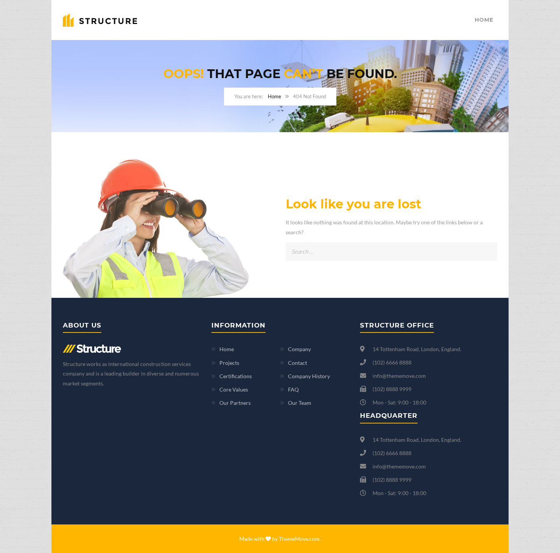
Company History (309, 376)
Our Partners (235, 403)
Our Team (299, 403)
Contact (297, 363)
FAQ (293, 389)
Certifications (235, 376)
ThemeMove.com (299, 538)
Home (484, 19)
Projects (229, 363)
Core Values (233, 389)
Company (299, 349)
